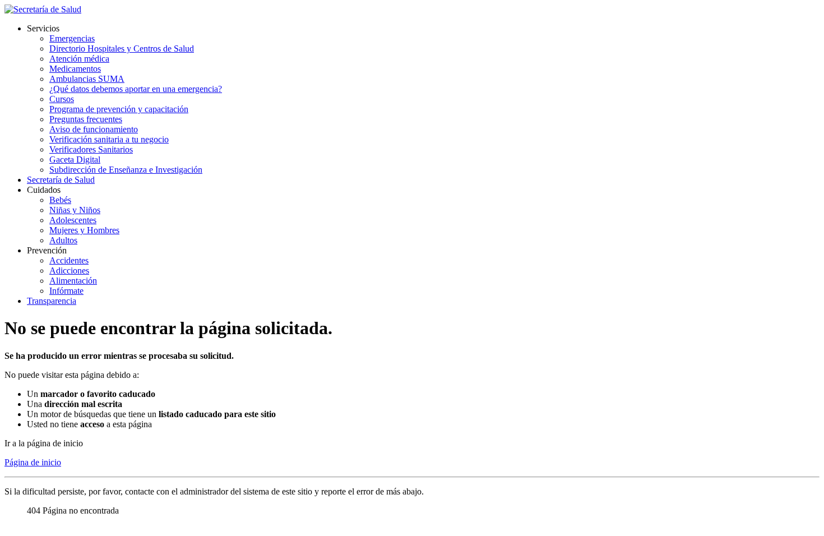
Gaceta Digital (74, 159)
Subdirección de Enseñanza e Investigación (125, 169)
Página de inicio (32, 462)
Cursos (61, 99)
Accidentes (69, 260)
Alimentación (73, 280)
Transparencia (51, 301)
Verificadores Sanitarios (91, 149)
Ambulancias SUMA (86, 79)
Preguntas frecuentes (85, 119)
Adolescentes (72, 220)
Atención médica (79, 58)
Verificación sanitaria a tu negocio (109, 139)
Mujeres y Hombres (84, 230)
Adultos (63, 240)
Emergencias (72, 38)
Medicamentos (75, 68)
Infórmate (66, 290)
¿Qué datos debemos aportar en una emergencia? (135, 89)
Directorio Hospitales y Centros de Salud (121, 48)
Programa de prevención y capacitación (118, 109)
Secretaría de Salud (61, 179)
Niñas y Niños (74, 210)
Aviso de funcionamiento (93, 129)
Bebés (60, 200)
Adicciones (69, 270)
